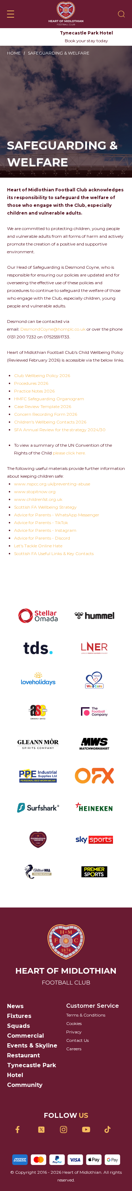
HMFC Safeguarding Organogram (49, 398)
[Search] (121, 14)
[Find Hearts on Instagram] (66, 1129)
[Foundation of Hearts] (38, 840)
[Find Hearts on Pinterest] (110, 1129)
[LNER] (94, 648)
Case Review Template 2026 (42, 406)
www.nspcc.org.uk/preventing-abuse (52, 483)
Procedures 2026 (31, 383)
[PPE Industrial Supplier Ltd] (38, 776)
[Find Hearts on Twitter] (44, 1129)
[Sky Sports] (94, 840)
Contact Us (77, 1040)
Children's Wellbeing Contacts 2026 (50, 422)
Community (25, 1085)
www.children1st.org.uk (38, 499)
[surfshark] (38, 808)
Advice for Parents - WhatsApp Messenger (56, 514)
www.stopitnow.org (35, 491)
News (15, 1006)
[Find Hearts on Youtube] (88, 1130)
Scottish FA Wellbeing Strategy (45, 507)
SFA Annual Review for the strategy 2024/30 (60, 429)
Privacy (74, 1031)
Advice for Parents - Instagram (45, 530)
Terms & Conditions (85, 1015)
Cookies (74, 1023)
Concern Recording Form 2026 (45, 414)
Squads (18, 1026)
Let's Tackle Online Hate (38, 545)
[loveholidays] (38, 680)
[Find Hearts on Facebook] (21, 1129)
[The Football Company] (94, 712)
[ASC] (38, 712)
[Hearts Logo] (66, 14)
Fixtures (19, 1016)
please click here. (69, 453)
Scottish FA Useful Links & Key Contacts (54, 553)
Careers (73, 1048)
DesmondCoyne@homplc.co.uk (53, 329)
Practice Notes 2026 (34, 391)
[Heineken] (94, 808)
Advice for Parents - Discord (42, 538)
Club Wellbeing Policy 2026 (42, 375)
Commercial (25, 1035)
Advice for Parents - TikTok (41, 522)
